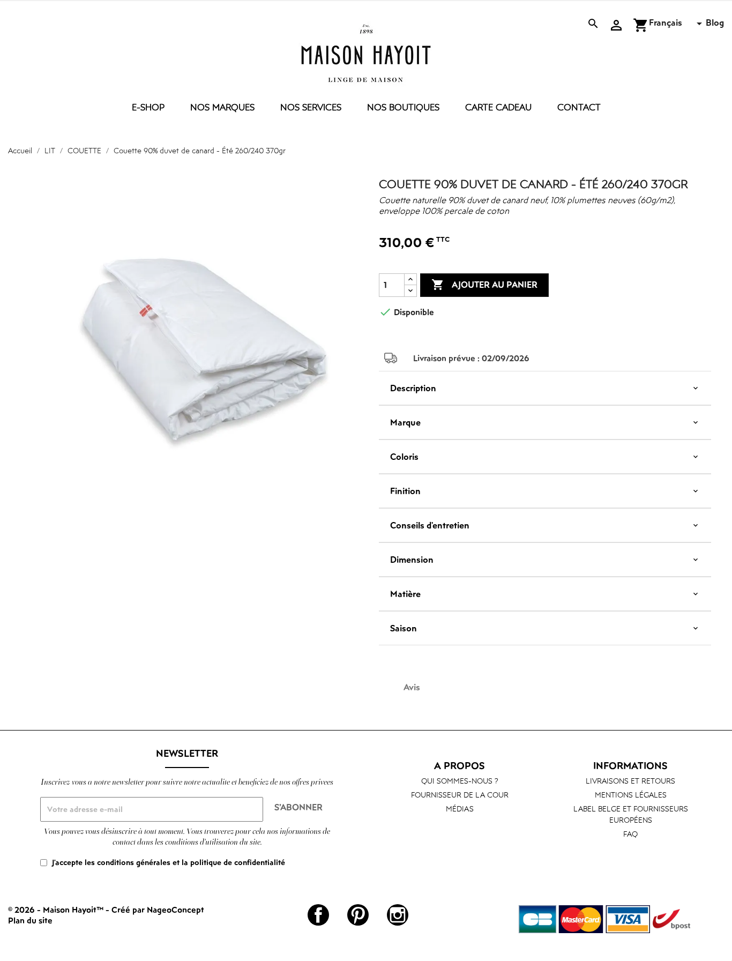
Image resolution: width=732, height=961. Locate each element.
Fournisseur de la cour (460, 794)
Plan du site (30, 920)
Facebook (318, 915)
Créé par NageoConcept (157, 909)
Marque (405, 422)
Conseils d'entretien (429, 525)
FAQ (630, 833)
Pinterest (358, 915)
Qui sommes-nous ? (459, 780)
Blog (715, 22)
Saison (403, 628)
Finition (405, 491)
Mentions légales (631, 794)
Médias (460, 808)
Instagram (397, 915)
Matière (405, 594)
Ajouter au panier (484, 284)
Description (413, 388)
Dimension (412, 559)
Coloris (404, 457)
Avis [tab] (412, 687)
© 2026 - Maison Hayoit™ (57, 909)
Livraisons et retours (630, 780)
